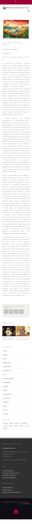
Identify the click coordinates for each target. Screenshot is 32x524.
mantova (5, 426)
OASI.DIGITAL (27, 503)
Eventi (5, 358)
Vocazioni (5, 414)
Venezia (5, 428)
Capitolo (5, 355)
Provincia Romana (7, 490)
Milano (11, 426)
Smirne (16, 426)
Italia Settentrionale (7, 487)
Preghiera (6, 386)
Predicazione (6, 382)
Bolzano (17, 423)
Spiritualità (6, 402)
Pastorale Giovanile (8, 378)
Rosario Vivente (7, 394)
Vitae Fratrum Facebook (8, 475)
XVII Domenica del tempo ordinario (19, 338)
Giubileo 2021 (7, 366)
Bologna (11, 423)
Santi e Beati (6, 398)
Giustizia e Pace (7, 370)
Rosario (5, 390)
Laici (4, 374)
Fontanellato (24, 423)
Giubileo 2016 (7, 362)
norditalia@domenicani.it (8, 448)
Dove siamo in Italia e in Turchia (10, 473)
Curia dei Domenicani (7, 471)
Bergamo (5, 423)
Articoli (5, 351)
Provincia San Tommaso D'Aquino (11, 492)
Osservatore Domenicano (9, 477)
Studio (5, 406)
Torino (21, 426)
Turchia (5, 410)
